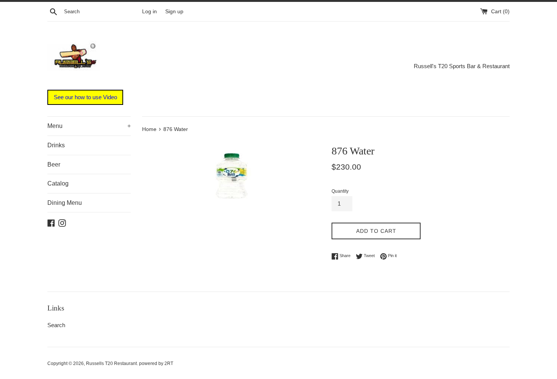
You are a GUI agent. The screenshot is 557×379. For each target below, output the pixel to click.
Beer (53, 164)
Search (56, 325)
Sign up (174, 11)
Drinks (56, 145)
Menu (89, 126)
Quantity (340, 191)
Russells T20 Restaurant (111, 363)
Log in (149, 11)
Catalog (58, 183)
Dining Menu (64, 203)
